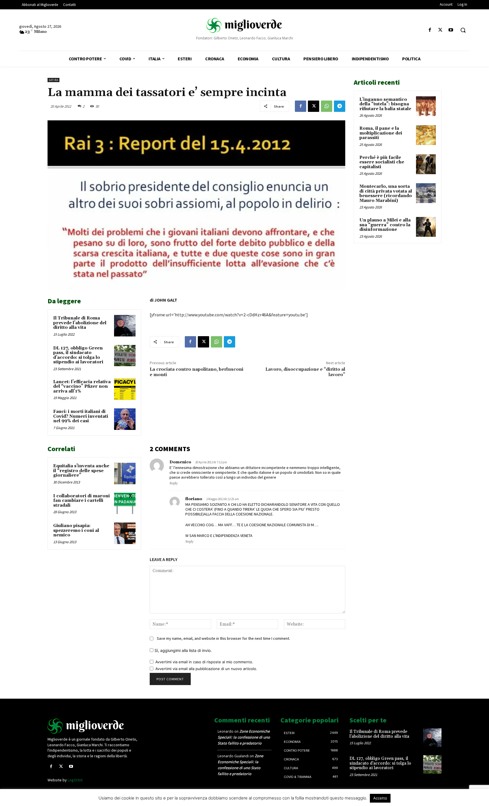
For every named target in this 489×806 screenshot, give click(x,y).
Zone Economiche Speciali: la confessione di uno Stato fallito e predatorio (244, 737)
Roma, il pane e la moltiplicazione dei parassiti (380, 133)
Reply (174, 483)
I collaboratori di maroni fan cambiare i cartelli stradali (81, 500)
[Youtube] (451, 30)
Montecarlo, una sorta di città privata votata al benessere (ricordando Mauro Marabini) (385, 193)
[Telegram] (339, 106)
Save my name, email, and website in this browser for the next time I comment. (223, 638)
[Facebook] (430, 30)
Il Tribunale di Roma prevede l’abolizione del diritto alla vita (79, 322)
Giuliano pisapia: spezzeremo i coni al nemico (76, 530)
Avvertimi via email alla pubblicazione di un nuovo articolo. (206, 668)
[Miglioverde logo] (94, 726)
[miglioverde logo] (244, 25)
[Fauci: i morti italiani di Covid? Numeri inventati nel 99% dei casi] (125, 419)
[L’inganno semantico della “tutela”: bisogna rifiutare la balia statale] (426, 106)
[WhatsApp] (326, 106)
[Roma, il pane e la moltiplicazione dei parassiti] (426, 135)
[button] (463, 30)
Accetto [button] (380, 798)
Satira (53, 80)
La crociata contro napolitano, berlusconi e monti (196, 372)
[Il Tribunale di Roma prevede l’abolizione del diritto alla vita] (125, 325)
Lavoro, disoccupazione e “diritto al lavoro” (305, 372)
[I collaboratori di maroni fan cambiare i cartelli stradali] (125, 503)
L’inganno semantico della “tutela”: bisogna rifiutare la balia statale (385, 104)
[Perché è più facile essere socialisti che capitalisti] (426, 164)
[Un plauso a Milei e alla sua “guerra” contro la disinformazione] (426, 227)
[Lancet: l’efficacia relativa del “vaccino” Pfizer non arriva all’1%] (125, 389)
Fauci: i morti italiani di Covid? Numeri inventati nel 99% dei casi (80, 416)
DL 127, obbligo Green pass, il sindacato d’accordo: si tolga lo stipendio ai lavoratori (78, 355)
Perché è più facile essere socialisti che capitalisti (381, 162)
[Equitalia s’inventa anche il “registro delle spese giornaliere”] (125, 473)
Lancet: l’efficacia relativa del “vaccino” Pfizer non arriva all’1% (82, 386)
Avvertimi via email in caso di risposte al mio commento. (204, 662)
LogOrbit (75, 779)
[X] (440, 30)
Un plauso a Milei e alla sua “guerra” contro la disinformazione (385, 225)
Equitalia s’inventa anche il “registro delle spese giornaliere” (81, 470)
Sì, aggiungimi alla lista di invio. (182, 650)
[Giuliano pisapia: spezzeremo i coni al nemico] (125, 533)
